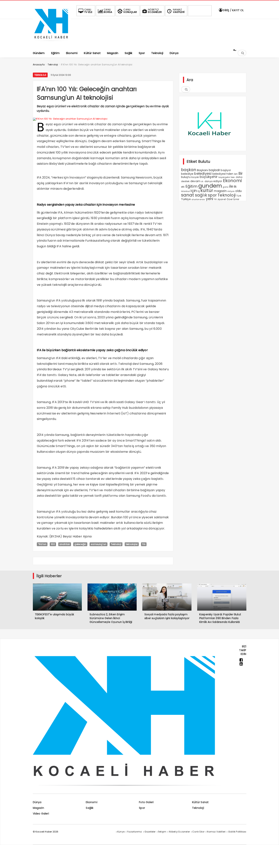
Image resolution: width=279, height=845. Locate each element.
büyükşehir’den (226, 177)
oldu (238, 191)
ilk (235, 187)
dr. (202, 181)
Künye (121, 831)
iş (198, 191)
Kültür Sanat (200, 802)
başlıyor (226, 170)
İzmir (236, 199)
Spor (142, 808)
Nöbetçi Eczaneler (179, 831)
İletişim (162, 831)
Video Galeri (41, 813)
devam (195, 181)
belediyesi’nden (222, 174)
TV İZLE (88, 11)
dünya (209, 181)
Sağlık (89, 808)
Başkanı (202, 170)
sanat (187, 195)
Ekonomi (232, 181)
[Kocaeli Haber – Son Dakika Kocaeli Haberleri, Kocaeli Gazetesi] (52, 42)
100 (53, 544)
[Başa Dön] (272, 838)
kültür (206, 190)
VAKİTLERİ (178, 11)
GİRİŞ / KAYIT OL (233, 10)
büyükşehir (209, 177)
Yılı (143, 544)
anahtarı (64, 544)
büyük (195, 177)
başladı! (214, 170)
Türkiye (186, 199)
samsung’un (98, 544)
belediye (187, 174)
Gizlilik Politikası (237, 831)
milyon (231, 191)
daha (239, 177)
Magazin (38, 808)
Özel (229, 199)
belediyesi (202, 173)
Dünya (37, 802)
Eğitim (191, 186)
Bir (241, 173)
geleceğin (80, 544)
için (194, 190)
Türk (238, 195)
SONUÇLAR (130, 11)
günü (225, 186)
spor (212, 195)
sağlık (201, 195)
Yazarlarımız (134, 831)
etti (183, 186)
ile (231, 186)
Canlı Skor (198, 831)
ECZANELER (155, 11)
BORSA (108, 11)
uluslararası (198, 199)
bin (236, 173)
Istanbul (185, 191)
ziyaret (222, 199)
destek (185, 181)
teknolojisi (132, 544)
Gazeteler (150, 831)
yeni (209, 198)
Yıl (215, 199)
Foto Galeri (146, 802)
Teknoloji (40, 75)
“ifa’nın (42, 544)
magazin (220, 191)
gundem (210, 186)
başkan (188, 169)
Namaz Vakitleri (216, 831)
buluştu (186, 177)
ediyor (217, 181)
